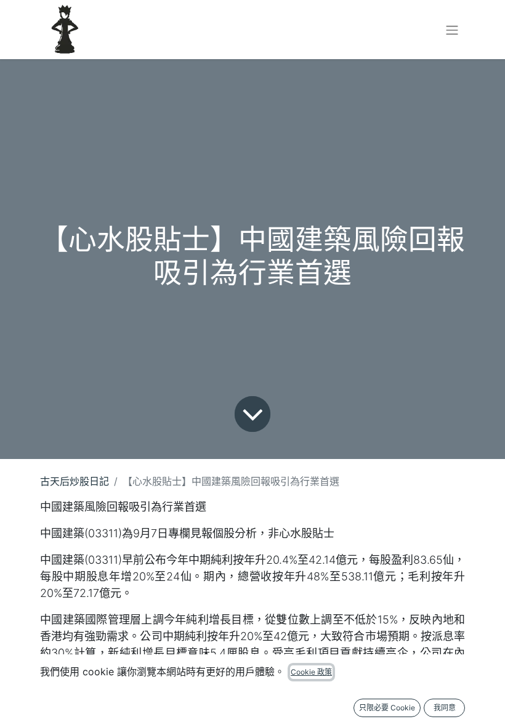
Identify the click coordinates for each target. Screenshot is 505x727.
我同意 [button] (445, 707)
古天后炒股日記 (74, 481)
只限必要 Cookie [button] (387, 707)
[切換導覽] (452, 29)
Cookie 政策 (311, 671)
